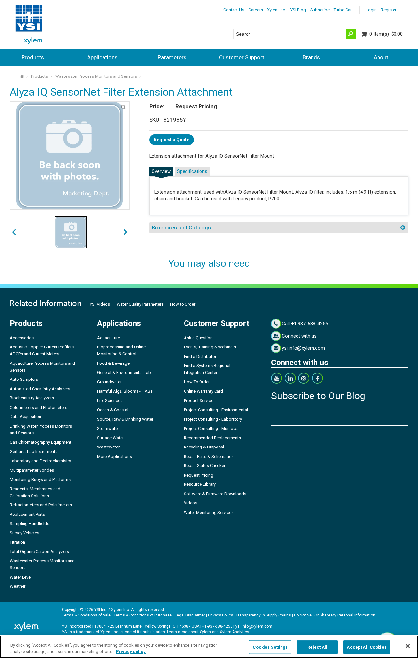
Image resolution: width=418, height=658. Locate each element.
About (381, 57)
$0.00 (386, 34)
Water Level (21, 577)
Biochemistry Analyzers (32, 398)
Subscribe (320, 10)
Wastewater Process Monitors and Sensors (96, 76)
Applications (102, 57)
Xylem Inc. (276, 10)
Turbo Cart (343, 10)
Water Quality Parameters (140, 304)
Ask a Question (198, 337)
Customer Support (241, 57)
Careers (256, 10)
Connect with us (299, 336)
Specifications (192, 171)
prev (125, 232)
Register (388, 10)
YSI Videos (100, 304)
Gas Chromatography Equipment (40, 442)
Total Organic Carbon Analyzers (39, 551)
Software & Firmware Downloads (215, 493)
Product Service (198, 400)
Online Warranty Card (203, 391)
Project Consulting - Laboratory (213, 419)
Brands (311, 57)
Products (33, 57)
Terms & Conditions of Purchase (143, 615)
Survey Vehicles (24, 533)
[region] (209, 646)
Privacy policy (131, 651)
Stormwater (108, 428)
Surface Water (110, 437)
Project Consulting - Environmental (216, 409)
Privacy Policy (220, 615)
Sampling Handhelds (29, 523)
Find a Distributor (200, 356)
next (14, 232)
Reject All (317, 647)
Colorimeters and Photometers (38, 407)
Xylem (205, 632)
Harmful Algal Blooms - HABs (125, 391)
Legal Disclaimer (190, 615)
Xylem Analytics (234, 632)
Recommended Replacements (212, 437)
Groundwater (109, 382)
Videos (190, 502)
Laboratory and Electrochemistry (40, 460)
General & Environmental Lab (124, 372)
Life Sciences (109, 400)
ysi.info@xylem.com (303, 348)
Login (371, 10)
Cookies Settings (270, 647)
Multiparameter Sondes (32, 470)
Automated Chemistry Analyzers (40, 388)
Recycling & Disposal (204, 447)
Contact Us (233, 10)
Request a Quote (171, 139)
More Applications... (116, 456)
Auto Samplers (24, 379)
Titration (17, 542)
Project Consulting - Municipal (212, 428)
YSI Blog (298, 10)
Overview (161, 171)
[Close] (407, 646)
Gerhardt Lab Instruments (33, 451)
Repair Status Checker (204, 465)
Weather (17, 586)
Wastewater (108, 447)
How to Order (182, 304)
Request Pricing (198, 475)
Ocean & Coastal (112, 409)
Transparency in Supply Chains (263, 615)
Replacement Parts (27, 514)
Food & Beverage (113, 363)
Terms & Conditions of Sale (86, 615)
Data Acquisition (25, 416)
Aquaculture (108, 337)
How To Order (197, 382)
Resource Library (200, 484)
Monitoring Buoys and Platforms (40, 479)
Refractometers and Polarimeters (41, 504)
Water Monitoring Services (208, 512)
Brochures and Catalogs (181, 227)
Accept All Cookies (366, 647)
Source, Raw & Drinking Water (125, 419)
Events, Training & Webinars (210, 347)
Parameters (172, 57)
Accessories (22, 337)
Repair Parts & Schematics (208, 456)
